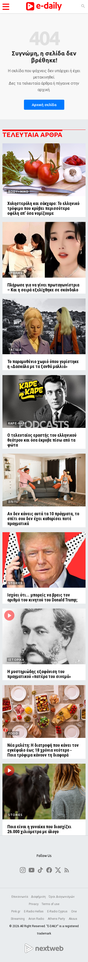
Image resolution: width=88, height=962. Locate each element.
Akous (73, 919)
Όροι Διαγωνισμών (62, 896)
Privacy (34, 904)
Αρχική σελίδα (44, 105)
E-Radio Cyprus (57, 911)
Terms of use (50, 904)
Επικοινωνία (19, 896)
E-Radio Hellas (34, 911)
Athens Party (57, 919)
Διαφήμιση (38, 896)
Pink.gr (16, 911)
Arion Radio (36, 919)
